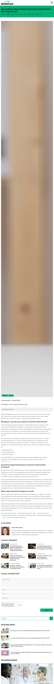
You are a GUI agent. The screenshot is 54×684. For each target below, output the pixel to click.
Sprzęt (11, 395)
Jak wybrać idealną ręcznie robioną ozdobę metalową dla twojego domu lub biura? (45, 547)
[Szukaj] (51, 618)
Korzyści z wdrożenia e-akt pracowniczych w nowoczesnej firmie (44, 557)
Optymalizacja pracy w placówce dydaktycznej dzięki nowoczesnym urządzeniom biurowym (16, 548)
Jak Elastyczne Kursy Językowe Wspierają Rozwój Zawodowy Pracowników (30, 630)
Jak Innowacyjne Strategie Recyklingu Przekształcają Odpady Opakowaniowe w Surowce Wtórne (31, 653)
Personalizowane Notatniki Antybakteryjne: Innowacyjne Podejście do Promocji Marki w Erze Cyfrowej (31, 645)
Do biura (5, 395)
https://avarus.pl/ (5, 461)
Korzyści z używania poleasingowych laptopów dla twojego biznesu (17, 567)
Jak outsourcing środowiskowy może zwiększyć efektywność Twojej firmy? (30, 638)
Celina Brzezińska (6, 400)
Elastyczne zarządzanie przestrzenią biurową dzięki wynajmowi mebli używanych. (17, 558)
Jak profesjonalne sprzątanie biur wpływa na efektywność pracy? (45, 567)
